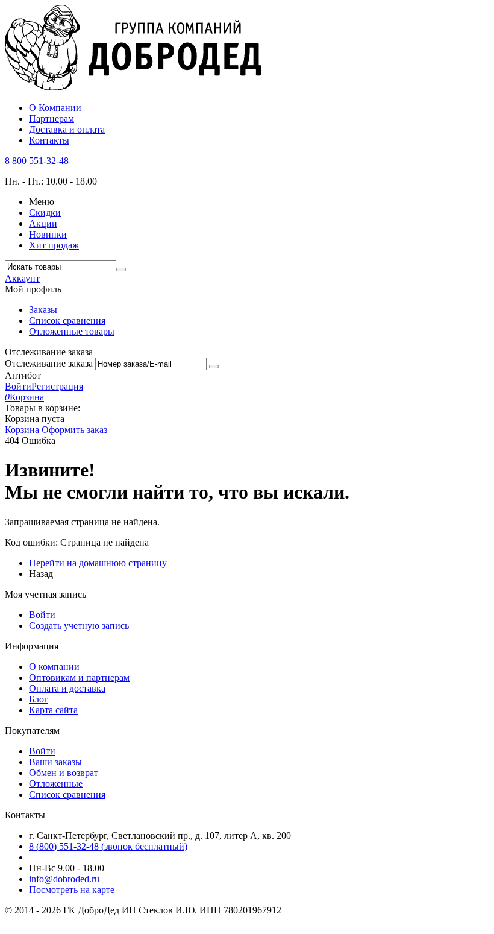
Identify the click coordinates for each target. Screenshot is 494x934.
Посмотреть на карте (71, 890)
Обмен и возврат (63, 773)
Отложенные (56, 783)
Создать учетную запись (79, 625)
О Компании (55, 108)
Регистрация (57, 386)
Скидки (45, 212)
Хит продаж (54, 245)
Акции (43, 223)
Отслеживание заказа (49, 363)
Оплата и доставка (67, 688)
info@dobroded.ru (64, 879)
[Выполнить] (214, 366)
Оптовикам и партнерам (79, 677)
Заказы (43, 309)
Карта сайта (53, 710)
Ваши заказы (55, 762)
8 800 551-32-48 (37, 161)
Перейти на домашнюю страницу (98, 563)
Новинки (48, 234)
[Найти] (121, 269)
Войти (18, 386)
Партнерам (51, 118)
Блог (38, 699)
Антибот (23, 375)
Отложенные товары (71, 331)
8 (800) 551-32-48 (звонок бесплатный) (108, 846)
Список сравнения (67, 320)
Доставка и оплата (67, 129)
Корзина (22, 429)
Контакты (49, 140)
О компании (54, 666)
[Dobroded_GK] (133, 87)
